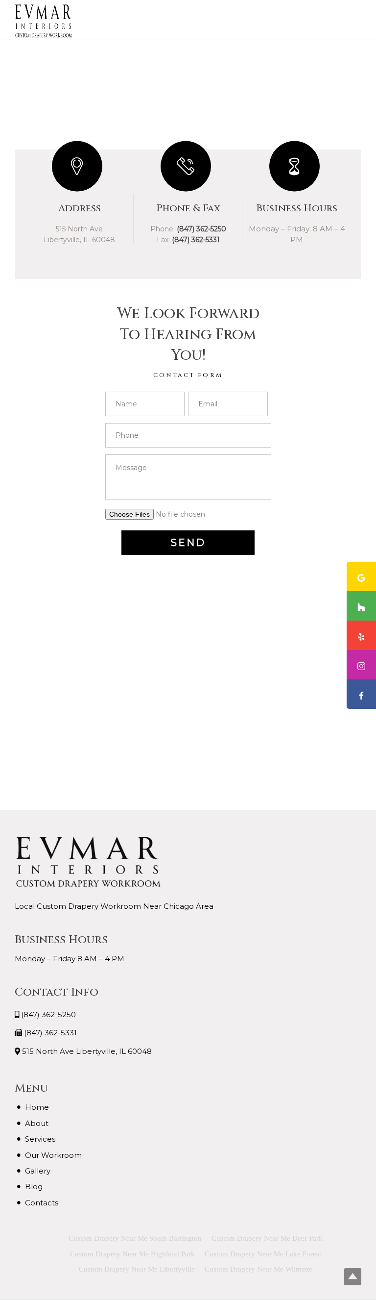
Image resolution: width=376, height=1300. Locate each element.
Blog (34, 1186)
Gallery (37, 1170)
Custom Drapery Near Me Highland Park (132, 1254)
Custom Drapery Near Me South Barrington (135, 1238)
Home (37, 1107)
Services (40, 1139)
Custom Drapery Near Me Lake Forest (263, 1254)
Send (188, 543)
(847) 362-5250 (48, 1014)
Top (352, 1276)
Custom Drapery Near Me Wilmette (258, 1269)
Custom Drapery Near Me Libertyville (137, 1269)
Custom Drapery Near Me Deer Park (267, 1238)
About (36, 1123)
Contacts (41, 1202)
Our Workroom (53, 1155)
